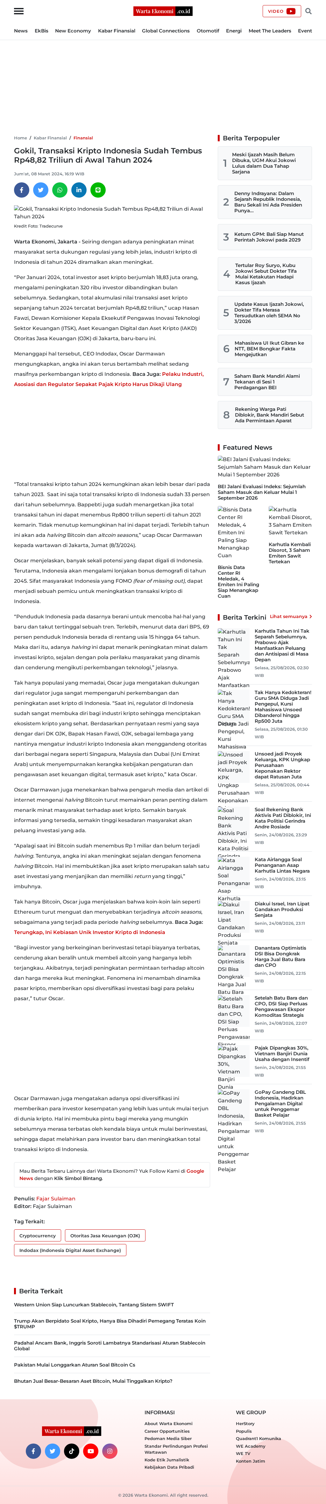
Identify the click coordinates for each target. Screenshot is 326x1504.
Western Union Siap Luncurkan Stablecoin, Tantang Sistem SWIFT (94, 1305)
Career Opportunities (167, 1431)
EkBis (41, 31)
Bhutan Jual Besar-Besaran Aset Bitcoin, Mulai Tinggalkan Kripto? (93, 1381)
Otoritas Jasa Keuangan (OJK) (105, 1236)
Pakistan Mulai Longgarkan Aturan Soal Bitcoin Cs (74, 1365)
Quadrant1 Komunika (258, 1438)
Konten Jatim (250, 1461)
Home (20, 137)
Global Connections (166, 31)
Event (305, 31)
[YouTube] (90, 1451)
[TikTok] (71, 1451)
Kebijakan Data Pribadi (169, 1467)
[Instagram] (109, 1451)
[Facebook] (21, 190)
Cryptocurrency (37, 1236)
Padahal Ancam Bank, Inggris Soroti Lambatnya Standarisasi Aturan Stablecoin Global (109, 1346)
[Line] (98, 190)
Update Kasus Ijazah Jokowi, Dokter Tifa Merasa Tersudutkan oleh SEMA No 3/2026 (269, 312)
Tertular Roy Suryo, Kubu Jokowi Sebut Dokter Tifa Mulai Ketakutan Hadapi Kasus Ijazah (266, 273)
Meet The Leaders (270, 31)
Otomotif (208, 31)
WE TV (243, 1453)
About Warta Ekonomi (169, 1423)
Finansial (83, 137)
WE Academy (251, 1446)
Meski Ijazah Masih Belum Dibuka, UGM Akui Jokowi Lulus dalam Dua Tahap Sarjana (264, 163)
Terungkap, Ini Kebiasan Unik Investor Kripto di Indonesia (89, 932)
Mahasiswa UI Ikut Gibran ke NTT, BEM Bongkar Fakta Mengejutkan (269, 348)
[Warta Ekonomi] (163, 11)
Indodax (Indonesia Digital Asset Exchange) (70, 1250)
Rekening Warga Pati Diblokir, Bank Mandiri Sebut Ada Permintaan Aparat (269, 415)
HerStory (245, 1423)
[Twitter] (40, 190)
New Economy (73, 31)
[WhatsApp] (59, 190)
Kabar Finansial (116, 31)
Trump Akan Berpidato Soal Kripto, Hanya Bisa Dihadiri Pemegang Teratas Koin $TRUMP (110, 1324)
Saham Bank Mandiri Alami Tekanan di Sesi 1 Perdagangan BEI (267, 381)
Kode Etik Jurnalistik (167, 1459)
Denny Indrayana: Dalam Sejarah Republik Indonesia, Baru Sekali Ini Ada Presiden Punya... (268, 202)
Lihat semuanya (289, 616)
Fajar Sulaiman (55, 1199)
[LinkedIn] (79, 190)
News (21, 31)
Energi (234, 31)
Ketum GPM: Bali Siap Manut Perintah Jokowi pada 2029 (269, 237)
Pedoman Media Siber (168, 1438)
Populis (244, 1431)
